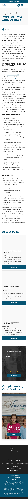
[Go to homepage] (9, 5)
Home (3, 12)
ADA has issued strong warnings (16, 79)
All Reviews (14, 375)
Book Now (14, 434)
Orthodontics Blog (11, 12)
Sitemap (14, 479)
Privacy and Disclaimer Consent (14, 477)
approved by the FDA (13, 75)
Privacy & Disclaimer (14, 475)
